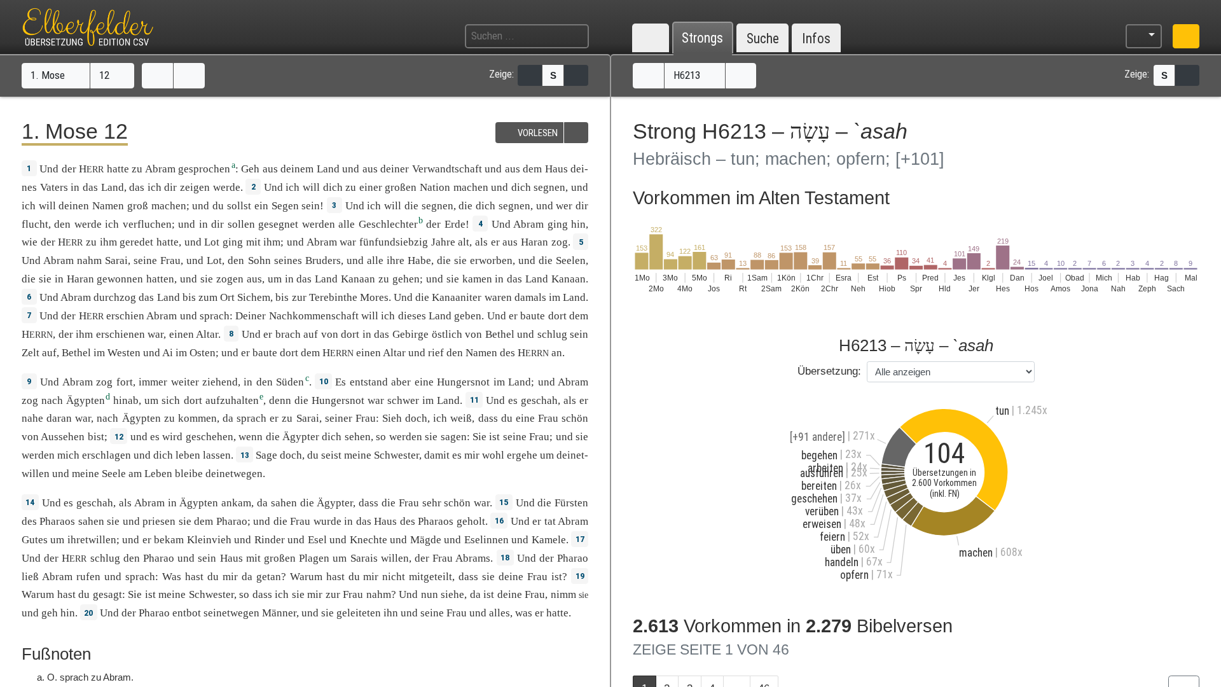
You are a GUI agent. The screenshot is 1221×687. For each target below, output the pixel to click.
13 (244, 455)
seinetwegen (231, 613)
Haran (534, 242)
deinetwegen (234, 474)
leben (188, 455)
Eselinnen (486, 540)
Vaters (54, 187)
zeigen (195, 187)
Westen (124, 353)
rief (436, 353)
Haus (556, 169)
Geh (250, 169)
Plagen (314, 558)
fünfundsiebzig (393, 242)
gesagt (107, 594)
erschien (125, 316)
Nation (435, 187)
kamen (477, 279)
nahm (89, 260)
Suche (763, 38)
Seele (114, 474)
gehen (406, 279)
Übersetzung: (829, 371)
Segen (285, 206)
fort (124, 382)
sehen (358, 437)
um (340, 558)
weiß (461, 418)
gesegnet (278, 224)
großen (401, 187)
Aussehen (63, 437)
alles (499, 613)
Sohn (259, 260)
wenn (250, 437)
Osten (203, 353)
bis (189, 297)
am (135, 474)
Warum (306, 577)
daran (59, 418)
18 (504, 557)
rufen (88, 577)
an (556, 353)
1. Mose (49, 75)
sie (488, 577)
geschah (539, 400)
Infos (816, 38)
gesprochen (204, 169)
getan (268, 577)
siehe (452, 594)
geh (49, 613)
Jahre (443, 242)
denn (280, 400)
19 (580, 576)
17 (580, 539)
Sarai (116, 260)
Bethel (499, 334)
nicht (393, 577)
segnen (549, 187)
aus (510, 242)
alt (463, 242)
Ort (227, 297)
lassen (217, 455)
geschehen (209, 437)
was (523, 613)
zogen (230, 279)
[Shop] (1186, 36)
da (247, 577)
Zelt (30, 353)
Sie (479, 437)
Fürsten (571, 503)
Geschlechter (388, 224)
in (75, 187)
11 (474, 399)
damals (530, 297)
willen (395, 558)
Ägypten (85, 400)
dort (557, 316)
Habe (419, 260)
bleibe (189, 474)
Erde (455, 224)
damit (437, 455)
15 (503, 502)
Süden (290, 382)
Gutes (35, 540)
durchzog (114, 297)
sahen (284, 503)
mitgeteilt (430, 577)
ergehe (522, 455)
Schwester (396, 455)
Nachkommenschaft (314, 316)
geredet (136, 242)
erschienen (120, 334)
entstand (369, 382)
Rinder (269, 540)
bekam (169, 540)
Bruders (323, 260)
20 (88, 612)
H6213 (688, 75)
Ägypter (300, 437)
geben (467, 316)
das (136, 187)
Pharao (231, 521)
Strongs (702, 38)
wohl (493, 455)
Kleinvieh (209, 540)
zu (137, 169)
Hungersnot (463, 382)
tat (550, 521)
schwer (403, 400)
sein (310, 206)
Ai (167, 353)
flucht (35, 224)
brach (288, 334)
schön (575, 418)
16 (499, 520)
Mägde (425, 540)
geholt (471, 521)
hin (67, 613)
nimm (563, 594)
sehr (431, 503)
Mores (374, 297)
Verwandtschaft (447, 169)
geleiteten (358, 613)
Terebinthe (333, 297)
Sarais (364, 558)
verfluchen (147, 224)
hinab (126, 400)
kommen (197, 418)
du (507, 418)
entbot (186, 613)
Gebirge (410, 334)
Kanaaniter (456, 297)
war (83, 418)
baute (532, 316)
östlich (447, 334)
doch (416, 418)
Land (328, 169)
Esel (317, 540)
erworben (491, 260)
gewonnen (120, 279)
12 (105, 75)
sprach (215, 316)
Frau (170, 260)
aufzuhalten (232, 400)
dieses (412, 316)
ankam (236, 503)
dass (488, 418)
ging (558, 224)
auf (310, 334)
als (569, 400)
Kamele (549, 540)
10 (323, 381)
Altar (207, 334)
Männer (279, 613)
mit (253, 242)
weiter (185, 382)
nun (429, 594)
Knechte (368, 540)
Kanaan (358, 279)
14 (29, 502)
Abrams (472, 558)
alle (346, 224)
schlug (552, 334)
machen (470, 187)
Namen (108, 206)
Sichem (253, 297)
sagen (454, 437)
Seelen (571, 260)
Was (171, 577)
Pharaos (57, 521)
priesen (159, 521)
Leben (158, 474)
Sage (266, 455)
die (444, 260)
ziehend (220, 382)
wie (30, 242)
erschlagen (106, 455)
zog (559, 242)
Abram (160, 169)
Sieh (392, 418)
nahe (32, 418)
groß (137, 206)
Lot (211, 242)
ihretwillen (91, 540)
